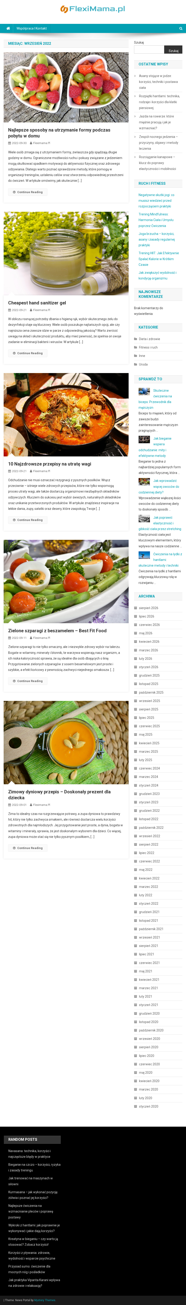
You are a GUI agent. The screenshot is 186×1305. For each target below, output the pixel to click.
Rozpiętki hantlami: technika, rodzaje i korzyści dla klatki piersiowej (159, 102)
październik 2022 (151, 827)
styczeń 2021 (148, 1005)
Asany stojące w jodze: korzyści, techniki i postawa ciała (158, 82)
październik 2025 (151, 692)
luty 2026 (145, 658)
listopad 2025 (148, 684)
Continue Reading (30, 192)
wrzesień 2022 (149, 836)
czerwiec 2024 (149, 768)
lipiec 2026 (146, 616)
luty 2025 (145, 760)
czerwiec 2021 (149, 963)
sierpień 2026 (148, 608)
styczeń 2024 (148, 785)
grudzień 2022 (149, 810)
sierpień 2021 (148, 946)
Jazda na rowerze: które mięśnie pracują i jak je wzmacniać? (156, 122)
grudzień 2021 (149, 912)
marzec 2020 (148, 1089)
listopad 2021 (148, 920)
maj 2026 (145, 633)
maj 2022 (145, 870)
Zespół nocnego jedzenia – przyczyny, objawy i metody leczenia (158, 142)
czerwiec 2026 (149, 625)
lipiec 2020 (146, 1056)
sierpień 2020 (148, 1047)
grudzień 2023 (149, 794)
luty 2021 (145, 996)
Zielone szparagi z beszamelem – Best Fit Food (57, 630)
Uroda (143, 364)
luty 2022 (145, 895)
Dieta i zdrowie (149, 339)
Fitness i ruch (148, 347)
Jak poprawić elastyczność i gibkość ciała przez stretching (160, 523)
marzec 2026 (148, 650)
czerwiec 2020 (149, 1064)
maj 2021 (145, 971)
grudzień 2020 (149, 1013)
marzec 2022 (148, 887)
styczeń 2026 (148, 667)
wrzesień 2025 (149, 701)
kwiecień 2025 (149, 743)
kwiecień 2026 (149, 641)
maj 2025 (145, 734)
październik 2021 (151, 929)
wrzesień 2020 (149, 1039)
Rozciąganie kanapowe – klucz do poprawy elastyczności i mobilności (157, 163)
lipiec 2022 (146, 853)
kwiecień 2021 (149, 979)
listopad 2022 (148, 819)
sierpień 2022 (148, 844)
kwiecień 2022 (149, 878)
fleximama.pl (41, 143)
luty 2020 (145, 1098)
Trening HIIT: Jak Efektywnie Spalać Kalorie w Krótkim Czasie (159, 258)
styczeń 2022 (148, 903)
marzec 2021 (148, 988)
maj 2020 (145, 1072)
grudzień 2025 (149, 675)
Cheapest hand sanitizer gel (37, 303)
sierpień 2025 (148, 709)
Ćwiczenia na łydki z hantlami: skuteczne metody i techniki (160, 559)
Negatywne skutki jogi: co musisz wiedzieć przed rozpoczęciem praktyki (156, 200)
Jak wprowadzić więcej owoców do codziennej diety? (159, 486)
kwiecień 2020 (149, 1081)
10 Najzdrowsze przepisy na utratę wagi (49, 464)
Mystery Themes (44, 1300)
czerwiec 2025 (149, 726)
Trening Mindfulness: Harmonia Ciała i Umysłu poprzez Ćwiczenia (156, 219)
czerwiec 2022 (149, 861)
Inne (142, 356)
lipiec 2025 (146, 718)
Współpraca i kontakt (32, 28)
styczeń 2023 (148, 802)
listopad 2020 (148, 1022)
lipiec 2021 (146, 954)
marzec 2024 (148, 777)
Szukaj (139, 42)
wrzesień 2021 (149, 937)
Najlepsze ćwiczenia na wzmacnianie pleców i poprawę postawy (30, 1211)
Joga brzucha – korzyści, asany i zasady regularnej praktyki (157, 239)
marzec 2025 (148, 751)
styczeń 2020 (148, 1106)
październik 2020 (151, 1030)
